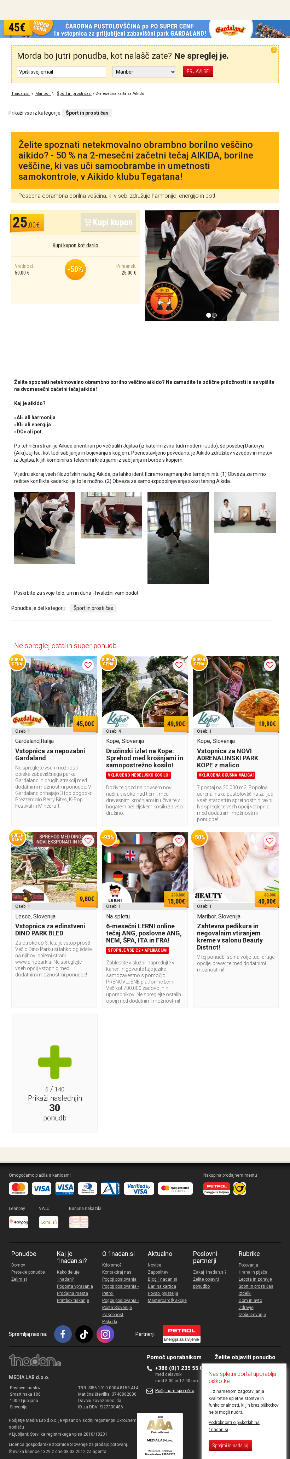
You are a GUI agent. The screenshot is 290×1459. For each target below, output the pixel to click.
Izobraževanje (252, 1314)
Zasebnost (112, 1314)
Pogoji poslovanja (119, 1279)
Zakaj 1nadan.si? (209, 1272)
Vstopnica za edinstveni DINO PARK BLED (50, 929)
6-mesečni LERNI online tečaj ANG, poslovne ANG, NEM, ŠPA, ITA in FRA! (144, 933)
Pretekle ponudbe (28, 1272)
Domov (18, 1265)
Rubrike (249, 1253)
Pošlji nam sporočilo (174, 1390)
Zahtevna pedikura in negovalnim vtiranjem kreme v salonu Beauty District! (230, 936)
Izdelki (245, 1293)
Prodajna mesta (72, 1293)
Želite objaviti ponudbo (206, 1283)
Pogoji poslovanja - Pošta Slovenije (120, 1304)
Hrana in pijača (253, 1272)
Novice (154, 1265)
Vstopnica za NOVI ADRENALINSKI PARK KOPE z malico (227, 758)
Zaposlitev (158, 1272)
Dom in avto (250, 1300)
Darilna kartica (162, 1286)
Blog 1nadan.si (162, 1279)
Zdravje (246, 1307)
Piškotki (109, 1321)
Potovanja (248, 1265)
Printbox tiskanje (73, 1300)
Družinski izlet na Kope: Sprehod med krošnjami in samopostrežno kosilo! (144, 758)
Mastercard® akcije (167, 1300)
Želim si (19, 1279)
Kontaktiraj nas (117, 1272)
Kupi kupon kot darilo (75, 245)
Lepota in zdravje (255, 1279)
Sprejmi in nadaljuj (230, 1445)
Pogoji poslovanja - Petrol (120, 1290)
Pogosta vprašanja (75, 1286)
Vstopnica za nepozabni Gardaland (50, 754)
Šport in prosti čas (93, 608)
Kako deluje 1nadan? (68, 1276)
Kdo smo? (111, 1265)
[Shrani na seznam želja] (88, 665)
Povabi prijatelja (163, 1293)
